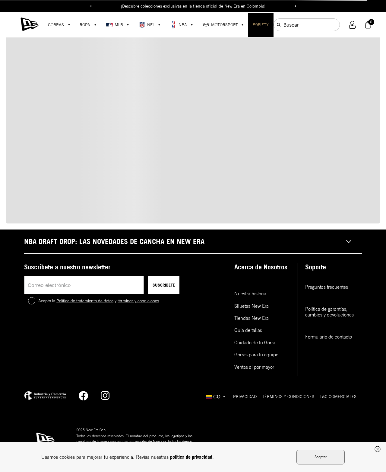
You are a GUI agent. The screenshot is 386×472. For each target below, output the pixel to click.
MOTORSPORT (224, 24)
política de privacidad (191, 457)
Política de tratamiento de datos (84, 300)
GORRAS (56, 24)
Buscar (291, 25)
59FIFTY (261, 24)
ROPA (85, 24)
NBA (183, 24)
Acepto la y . (99, 300)
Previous (90, 6)
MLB (119, 24)
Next (296, 6)
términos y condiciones (138, 300)
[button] (352, 25)
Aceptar (321, 456)
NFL (151, 24)
